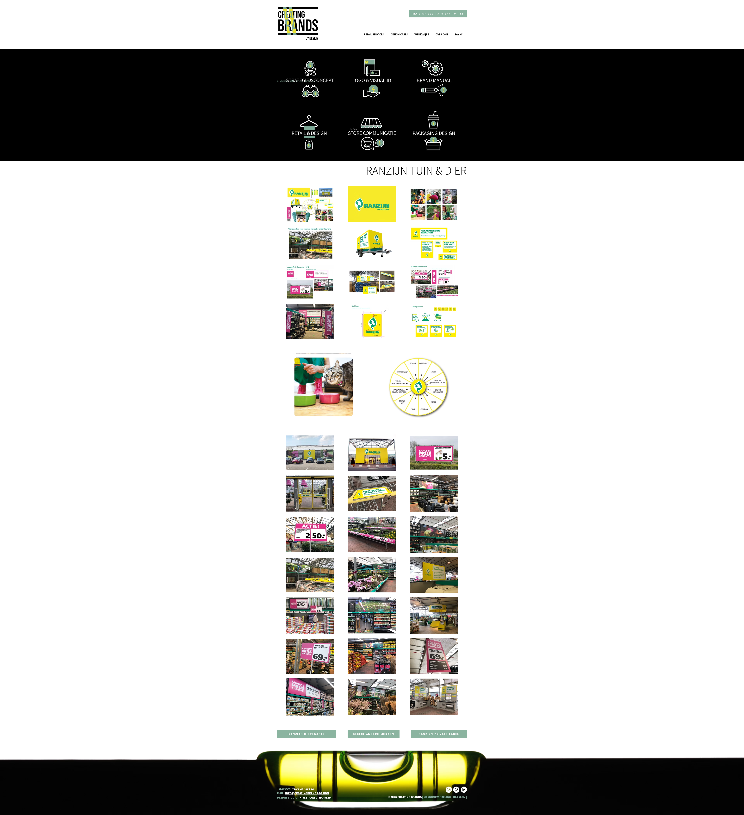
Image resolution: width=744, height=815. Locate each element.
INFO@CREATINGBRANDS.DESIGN (307, 793)
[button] (323, 387)
